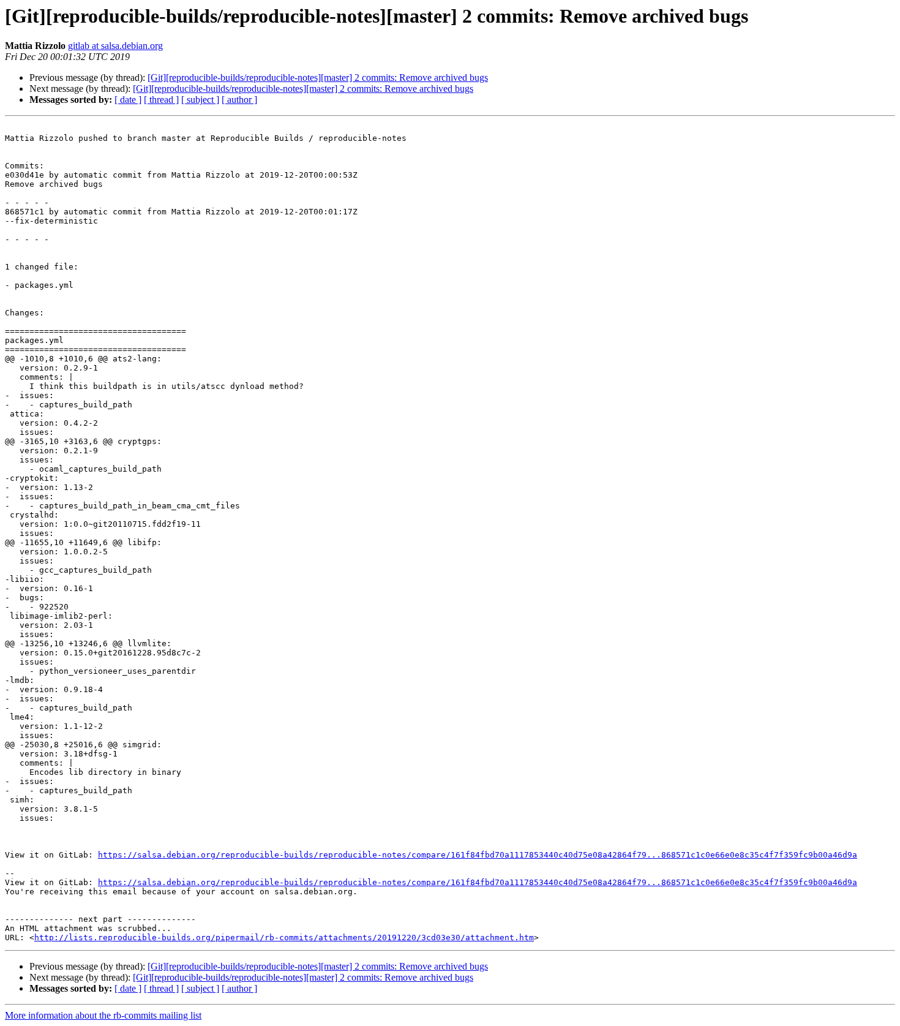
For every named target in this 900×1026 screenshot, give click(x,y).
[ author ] (239, 99)
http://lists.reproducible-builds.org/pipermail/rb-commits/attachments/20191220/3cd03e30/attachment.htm (284, 937)
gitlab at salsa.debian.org (115, 45)
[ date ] (127, 99)
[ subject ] (200, 99)
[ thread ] (161, 99)
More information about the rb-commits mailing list (103, 1015)
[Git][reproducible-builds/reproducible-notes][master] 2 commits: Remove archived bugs (318, 77)
